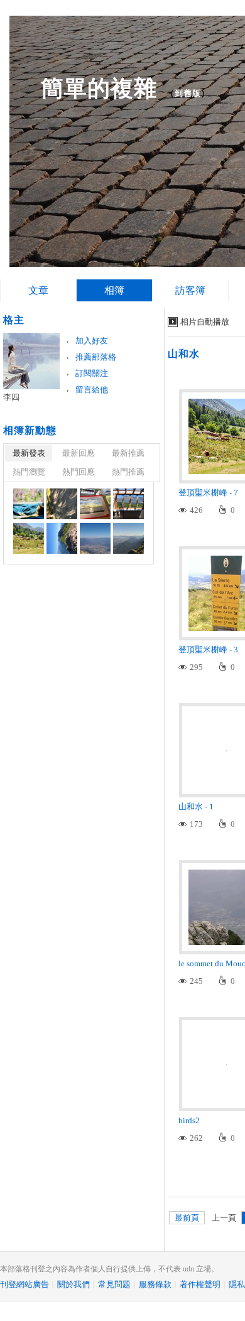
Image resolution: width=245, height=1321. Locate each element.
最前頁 (187, 1217)
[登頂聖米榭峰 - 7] (28, 538)
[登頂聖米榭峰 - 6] (61, 538)
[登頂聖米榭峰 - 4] (128, 538)
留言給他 (91, 389)
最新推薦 (128, 453)
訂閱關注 (91, 373)
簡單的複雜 (99, 88)
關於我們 (73, 1284)
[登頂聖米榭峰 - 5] (95, 538)
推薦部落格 (95, 357)
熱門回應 (78, 472)
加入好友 (91, 340)
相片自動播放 (204, 321)
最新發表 (29, 453)
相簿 (114, 290)
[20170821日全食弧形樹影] (61, 503)
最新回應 (78, 453)
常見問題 (114, 1284)
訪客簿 (190, 290)
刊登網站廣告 (24, 1284)
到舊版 (188, 93)
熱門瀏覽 (29, 472)
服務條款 (155, 1284)
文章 (38, 290)
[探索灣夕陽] (95, 503)
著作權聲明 (200, 1284)
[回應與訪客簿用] (28, 503)
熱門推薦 (128, 472)
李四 (11, 397)
